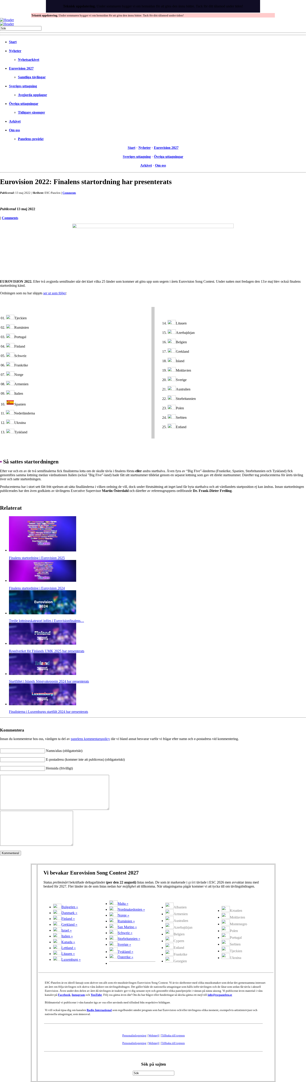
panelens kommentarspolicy (90, 739)
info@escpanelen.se (220, 994)
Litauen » (68, 954)
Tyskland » (125, 952)
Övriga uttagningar (23, 104)
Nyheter (15, 51)
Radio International (99, 1010)
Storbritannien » (129, 939)
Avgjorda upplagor (32, 95)
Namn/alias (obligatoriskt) (64, 751)
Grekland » (69, 924)
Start (13, 42)
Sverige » (124, 944)
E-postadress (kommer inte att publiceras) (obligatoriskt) (85, 759)
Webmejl (153, 1035)
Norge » (123, 915)
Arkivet (15, 121)
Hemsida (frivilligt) (59, 768)
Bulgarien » (69, 907)
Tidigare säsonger (31, 112)
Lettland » (68, 948)
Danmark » (69, 913)
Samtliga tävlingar (32, 77)
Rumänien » (126, 921)
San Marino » (127, 927)
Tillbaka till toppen (173, 1035)
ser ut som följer (54, 293)
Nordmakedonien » (131, 909)
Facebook (64, 994)
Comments (69, 192)
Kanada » (68, 942)
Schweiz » (125, 933)
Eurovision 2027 (21, 68)
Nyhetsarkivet (28, 60)
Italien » (67, 936)
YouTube (96, 994)
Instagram (78, 994)
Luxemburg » (71, 959)
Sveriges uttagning (23, 86)
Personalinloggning (134, 1035)
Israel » (66, 930)
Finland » (68, 919)
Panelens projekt (30, 139)
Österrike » (125, 957)
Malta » (123, 904)
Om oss (14, 130)
